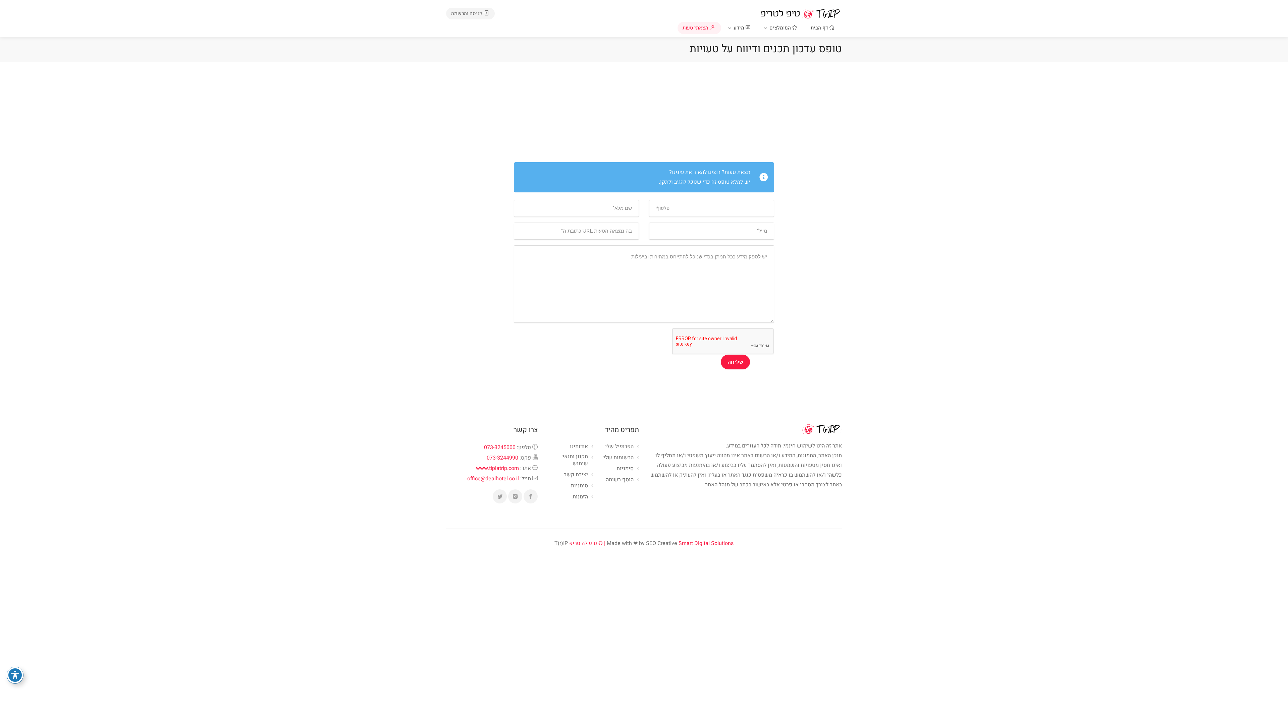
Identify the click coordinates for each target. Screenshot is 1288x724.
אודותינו (579, 446)
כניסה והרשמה (467, 13)
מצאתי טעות (696, 28)
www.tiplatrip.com (497, 468)
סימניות (579, 486)
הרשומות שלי (618, 458)
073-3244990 (502, 458)
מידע (740, 28)
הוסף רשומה (620, 480)
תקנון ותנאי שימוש (575, 460)
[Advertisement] (644, 112)
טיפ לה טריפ (583, 543)
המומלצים (780, 28)
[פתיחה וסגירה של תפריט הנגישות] (15, 675)
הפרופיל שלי (619, 446)
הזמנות (580, 497)
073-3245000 (500, 447)
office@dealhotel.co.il (493, 479)
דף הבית (820, 28)
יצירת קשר (576, 475)
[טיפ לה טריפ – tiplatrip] (800, 13)
